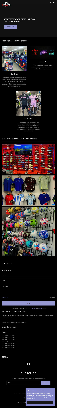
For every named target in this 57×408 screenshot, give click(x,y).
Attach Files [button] (6, 297)
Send (28, 303)
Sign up (46, 382)
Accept (40, 402)
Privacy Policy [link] (33, 308)
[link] (6, 2)
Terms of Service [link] (41, 308)
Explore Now (10, 26)
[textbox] (28, 275)
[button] (53, 2)
